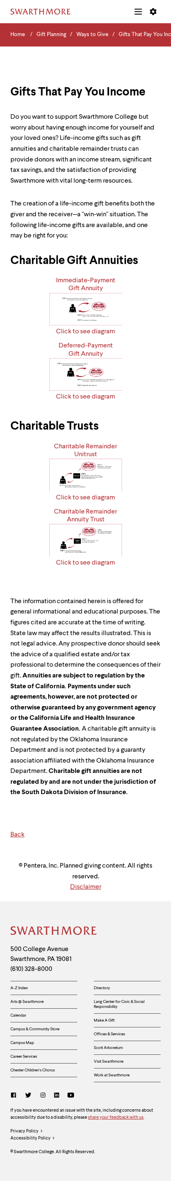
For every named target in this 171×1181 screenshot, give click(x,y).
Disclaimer (85, 887)
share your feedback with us (116, 1117)
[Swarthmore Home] (54, 932)
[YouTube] (71, 1096)
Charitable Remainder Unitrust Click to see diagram (85, 472)
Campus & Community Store (34, 1029)
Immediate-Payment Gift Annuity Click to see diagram (85, 306)
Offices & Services (109, 1034)
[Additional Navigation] (138, 11)
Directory (102, 988)
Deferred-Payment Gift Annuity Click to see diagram (85, 371)
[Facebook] (15, 1096)
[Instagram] (43, 1096)
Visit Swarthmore (108, 1061)
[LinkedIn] (57, 1096)
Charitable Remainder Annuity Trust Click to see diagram (85, 537)
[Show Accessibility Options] (153, 11)
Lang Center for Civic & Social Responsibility (119, 1004)
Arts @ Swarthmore (27, 1002)
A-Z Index (19, 988)
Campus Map (22, 1043)
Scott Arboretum (108, 1048)
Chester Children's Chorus (32, 1070)
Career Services (23, 1056)
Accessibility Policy (30, 1138)
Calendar (18, 1015)
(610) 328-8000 (31, 969)
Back (17, 834)
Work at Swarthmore (111, 1075)
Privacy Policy (24, 1131)
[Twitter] (28, 1096)
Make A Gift (104, 1020)
